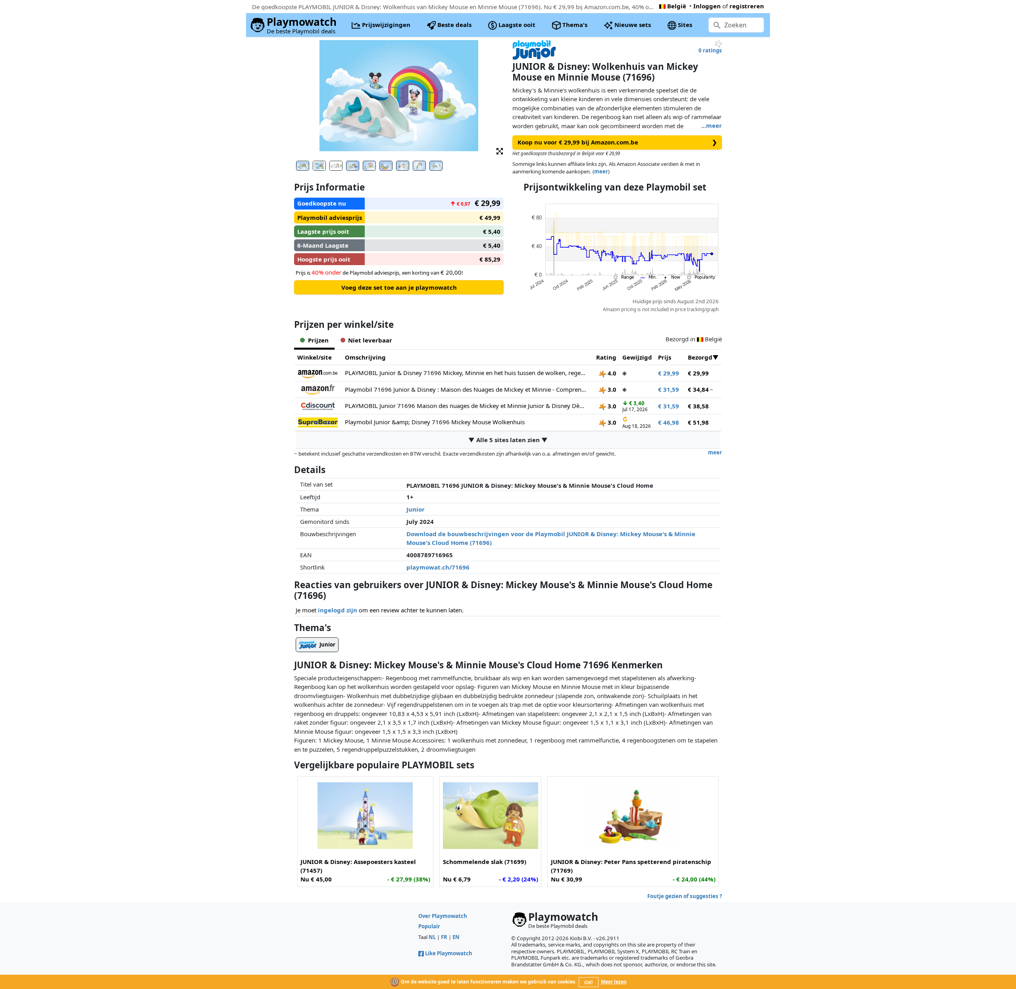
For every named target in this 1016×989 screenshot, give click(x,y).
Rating (606, 357)
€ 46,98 (668, 422)
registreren (746, 6)
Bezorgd (700, 357)
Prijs (664, 357)
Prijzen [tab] (318, 340)
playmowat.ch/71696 (438, 567)
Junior (415, 509)
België (676, 6)
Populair (429, 926)
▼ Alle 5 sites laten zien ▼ (508, 440)
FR (444, 937)
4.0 (611, 373)
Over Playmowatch (442, 916)
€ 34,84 (698, 389)
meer (714, 125)
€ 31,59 (668, 389)
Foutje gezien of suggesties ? (684, 896)
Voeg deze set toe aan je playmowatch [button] (399, 287)
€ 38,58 (698, 406)
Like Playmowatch (448, 953)
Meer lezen (614, 981)
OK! (588, 982)
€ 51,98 (698, 422)
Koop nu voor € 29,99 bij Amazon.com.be (617, 142)
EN (456, 937)
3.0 (611, 389)
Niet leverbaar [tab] (370, 340)
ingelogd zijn (337, 610)
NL (432, 937)
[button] (499, 150)
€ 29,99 (668, 373)
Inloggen (707, 6)
